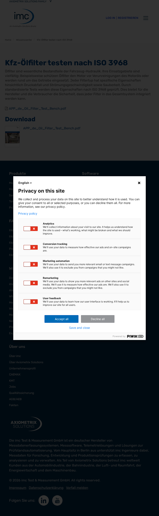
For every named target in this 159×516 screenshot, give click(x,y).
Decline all (98, 319)
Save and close (79, 327)
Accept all (61, 319)
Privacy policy (27, 213)
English (23, 183)
